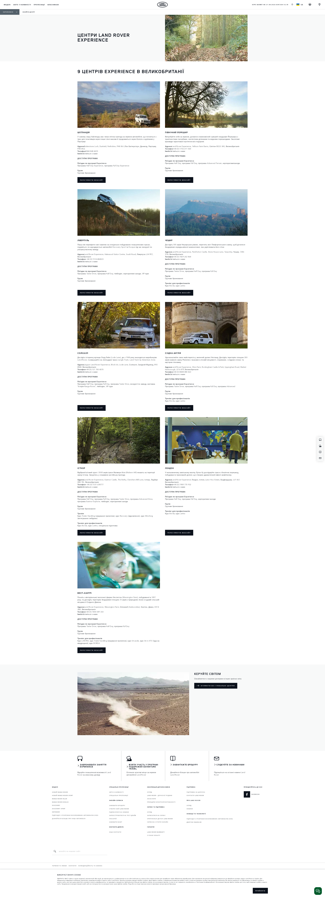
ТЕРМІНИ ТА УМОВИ (59, 866)
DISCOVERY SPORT (58, 809)
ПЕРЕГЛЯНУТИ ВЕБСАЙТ (91, 293)
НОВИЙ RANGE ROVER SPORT (62, 795)
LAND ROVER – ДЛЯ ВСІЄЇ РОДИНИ (159, 795)
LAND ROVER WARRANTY (156, 832)
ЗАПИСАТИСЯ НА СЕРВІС (156, 815)
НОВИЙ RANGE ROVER (60, 792)
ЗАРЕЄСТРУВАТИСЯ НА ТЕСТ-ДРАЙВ (122, 815)
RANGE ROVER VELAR (59, 799)
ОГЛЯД (149, 792)
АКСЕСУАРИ (151, 799)
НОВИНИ (190, 809)
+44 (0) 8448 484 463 (182, 372)
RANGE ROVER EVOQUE (60, 802)
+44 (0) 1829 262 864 (182, 256)
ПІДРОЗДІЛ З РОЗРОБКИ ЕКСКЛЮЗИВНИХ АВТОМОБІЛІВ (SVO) (75, 815)
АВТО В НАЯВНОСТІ (116, 792)
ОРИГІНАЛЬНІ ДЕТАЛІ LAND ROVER (160, 819)
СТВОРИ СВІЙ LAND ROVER (119, 809)
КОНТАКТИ (72, 866)
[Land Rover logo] (162, 4)
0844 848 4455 (91, 151)
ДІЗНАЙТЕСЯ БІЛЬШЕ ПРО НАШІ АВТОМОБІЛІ (69, 818)
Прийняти (260, 891)
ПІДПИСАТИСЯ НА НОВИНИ (119, 812)
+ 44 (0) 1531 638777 (94, 484)
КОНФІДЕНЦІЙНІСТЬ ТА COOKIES (90, 866)
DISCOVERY (56, 805)
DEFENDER (56, 812)
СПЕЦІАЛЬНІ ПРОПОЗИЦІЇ (118, 795)
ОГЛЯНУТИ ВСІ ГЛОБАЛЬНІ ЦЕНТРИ (218, 686)
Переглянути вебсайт (91, 180)
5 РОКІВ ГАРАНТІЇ (153, 835)
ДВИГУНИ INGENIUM (194, 822)
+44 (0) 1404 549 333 (94, 612)
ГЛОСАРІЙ (113, 819)
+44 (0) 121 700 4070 (94, 369)
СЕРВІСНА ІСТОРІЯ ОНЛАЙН (157, 822)
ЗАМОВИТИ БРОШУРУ (117, 805)
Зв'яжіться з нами (90, 153)
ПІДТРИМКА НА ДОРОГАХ (196, 792)
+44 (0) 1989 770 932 (182, 484)
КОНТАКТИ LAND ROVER (195, 795)
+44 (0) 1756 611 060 (182, 148)
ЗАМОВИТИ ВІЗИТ (115, 822)
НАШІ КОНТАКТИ (115, 832)
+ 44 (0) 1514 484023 (94, 259)
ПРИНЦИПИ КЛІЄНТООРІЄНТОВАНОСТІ (161, 802)
